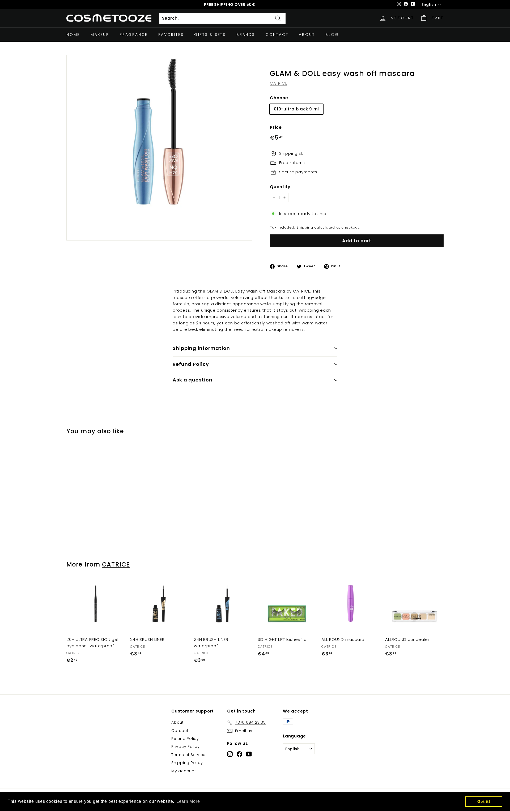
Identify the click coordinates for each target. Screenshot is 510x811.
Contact (277, 34)
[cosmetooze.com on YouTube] (249, 754)
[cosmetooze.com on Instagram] (230, 754)
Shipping (304, 227)
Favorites (171, 34)
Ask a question (192, 379)
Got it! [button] (483, 801)
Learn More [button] (188, 801)
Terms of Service (188, 754)
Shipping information (201, 348)
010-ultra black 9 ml (296, 109)
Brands (245, 34)
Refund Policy (191, 364)
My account (183, 771)
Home (73, 34)
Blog (332, 34)
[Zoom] (159, 147)
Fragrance (134, 34)
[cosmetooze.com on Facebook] (239, 754)
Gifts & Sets (210, 34)
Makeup (100, 34)
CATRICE (278, 83)
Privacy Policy (185, 746)
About (307, 34)
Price (276, 127)
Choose (279, 98)
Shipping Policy (187, 762)
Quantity (280, 187)
